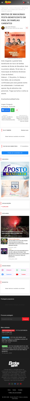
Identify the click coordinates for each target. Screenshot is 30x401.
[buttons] (9, 384)
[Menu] (2, 2)
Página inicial (4, 8)
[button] (24, 2)
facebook (8, 274)
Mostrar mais (24, 130)
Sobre (14, 390)
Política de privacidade (15, 392)
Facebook (6, 110)
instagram (8, 270)
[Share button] (17, 110)
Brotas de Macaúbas (15, 8)
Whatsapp (12, 110)
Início (9, 390)
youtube (23, 274)
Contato (20, 390)
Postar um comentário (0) (15, 153)
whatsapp (23, 270)
